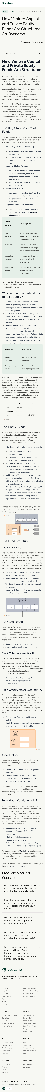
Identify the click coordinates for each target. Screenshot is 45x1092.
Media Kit (11, 1084)
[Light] (3, 1088)
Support (35, 1084)
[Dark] (7, 1088)
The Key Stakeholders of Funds (19, 129)
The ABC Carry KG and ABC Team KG (22, 689)
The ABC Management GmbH (18, 653)
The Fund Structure (15, 541)
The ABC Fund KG (11, 547)
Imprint (4, 1084)
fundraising (24, 851)
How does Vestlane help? (19, 800)
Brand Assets (27, 1084)
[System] (10, 1088)
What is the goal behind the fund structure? (21, 295)
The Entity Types (13, 427)
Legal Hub (18, 1084)
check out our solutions (16, 866)
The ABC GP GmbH (12, 622)
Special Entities (10, 755)
